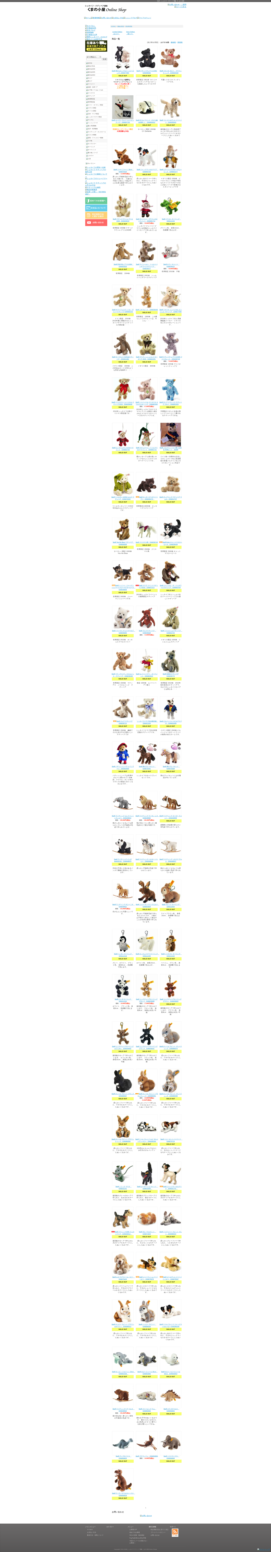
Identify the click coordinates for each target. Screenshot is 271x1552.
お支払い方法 (91, 1532)
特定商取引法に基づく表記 (159, 1529)
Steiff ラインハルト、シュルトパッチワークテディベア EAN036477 (147, 266)
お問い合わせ (155, 1535)
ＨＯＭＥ (113, 26)
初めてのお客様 (134, 1532)
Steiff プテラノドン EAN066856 (147, 1456)
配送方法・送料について (95, 1535)
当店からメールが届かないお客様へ (138, 1542)
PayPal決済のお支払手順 (137, 1538)
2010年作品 (128, 26)
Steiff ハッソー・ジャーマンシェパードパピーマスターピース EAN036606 (123, 587)
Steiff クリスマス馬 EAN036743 (147, 542)
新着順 (180, 42)
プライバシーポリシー (158, 1532)
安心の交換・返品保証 (136, 1535)
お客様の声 (133, 1529)
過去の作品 (121, 26)
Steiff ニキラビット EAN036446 (147, 310)
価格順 (173, 42)
